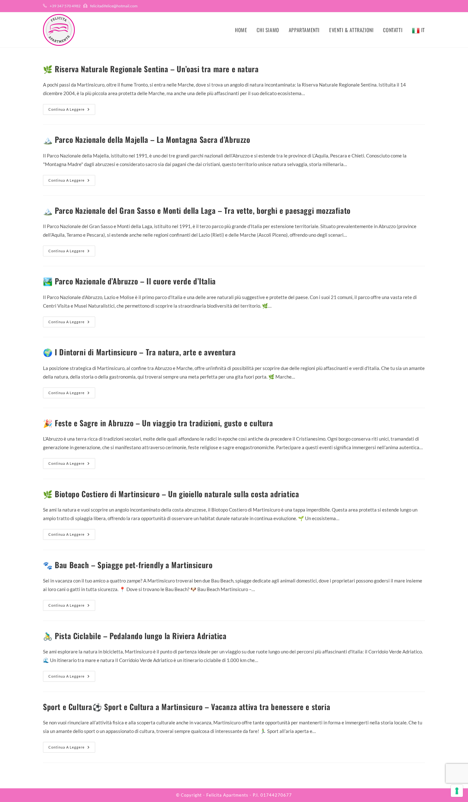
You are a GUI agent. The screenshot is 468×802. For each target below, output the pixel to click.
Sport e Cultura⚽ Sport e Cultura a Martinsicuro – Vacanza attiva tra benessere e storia (186, 706)
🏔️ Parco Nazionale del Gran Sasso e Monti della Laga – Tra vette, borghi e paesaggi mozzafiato (197, 210)
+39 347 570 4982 (65, 5)
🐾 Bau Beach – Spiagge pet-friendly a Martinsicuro (127, 564)
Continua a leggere (71, 111)
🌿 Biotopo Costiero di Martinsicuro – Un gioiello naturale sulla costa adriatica (171, 493)
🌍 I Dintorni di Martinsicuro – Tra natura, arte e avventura (139, 352)
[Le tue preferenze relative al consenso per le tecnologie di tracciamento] (457, 791)
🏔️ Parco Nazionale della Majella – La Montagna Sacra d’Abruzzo (146, 139)
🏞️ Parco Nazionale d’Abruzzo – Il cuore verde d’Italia (129, 281)
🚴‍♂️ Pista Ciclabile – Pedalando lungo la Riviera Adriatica (135, 635)
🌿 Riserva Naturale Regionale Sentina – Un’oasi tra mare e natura (151, 68)
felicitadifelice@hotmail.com (114, 5)
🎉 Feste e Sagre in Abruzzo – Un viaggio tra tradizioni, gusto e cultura (158, 423)
